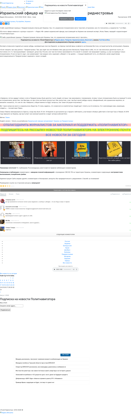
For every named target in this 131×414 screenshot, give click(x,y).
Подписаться (80, 19)
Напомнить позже (66, 19)
